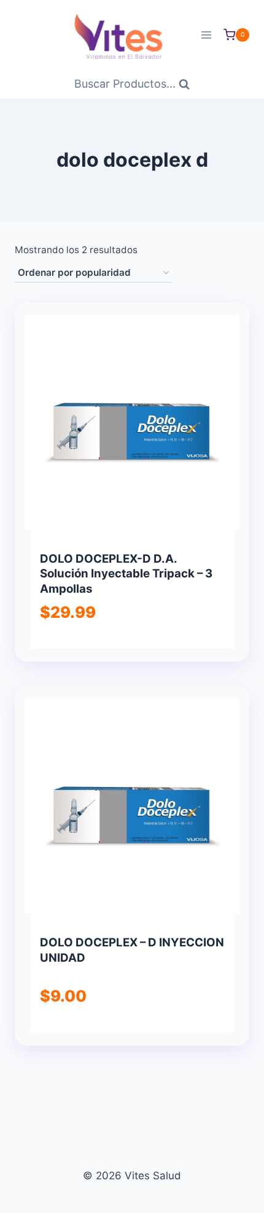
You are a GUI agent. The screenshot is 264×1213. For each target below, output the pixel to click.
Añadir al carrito (123, 654)
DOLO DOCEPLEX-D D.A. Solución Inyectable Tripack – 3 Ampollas (126, 574)
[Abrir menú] (206, 34)
